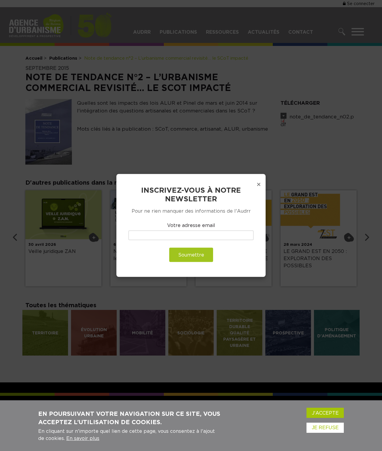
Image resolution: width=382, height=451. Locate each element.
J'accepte (325, 413)
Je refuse (325, 427)
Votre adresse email (191, 225)
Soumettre (191, 255)
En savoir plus (82, 438)
